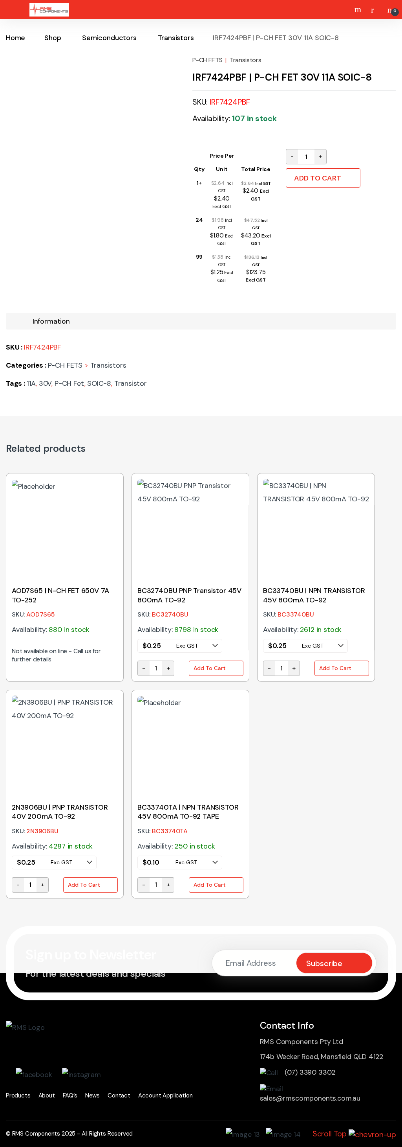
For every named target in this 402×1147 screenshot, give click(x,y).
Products (18, 1095)
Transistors (176, 37)
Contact (119, 1095)
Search (358, 9)
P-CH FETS (207, 60)
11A (31, 383)
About (46, 1095)
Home (15, 37)
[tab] (51, 321)
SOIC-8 (99, 383)
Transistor (130, 383)
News (92, 1095)
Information (51, 321)
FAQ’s (70, 1095)
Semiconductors (109, 37)
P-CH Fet (69, 383)
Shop (52, 37)
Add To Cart (317, 178)
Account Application (165, 1095)
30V (45, 383)
